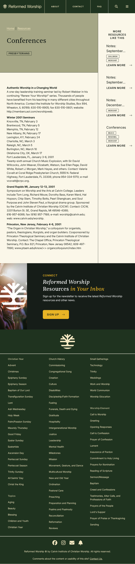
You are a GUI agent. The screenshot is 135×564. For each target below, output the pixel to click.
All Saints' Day (15, 478)
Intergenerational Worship (63, 427)
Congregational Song (60, 371)
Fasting (53, 402)
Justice (53, 434)
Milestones (54, 453)
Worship (112, 60)
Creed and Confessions (102, 489)
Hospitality (54, 421)
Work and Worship (100, 384)
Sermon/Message (99, 477)
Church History (57, 359)
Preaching (54, 496)
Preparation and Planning (62, 503)
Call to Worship (98, 414)
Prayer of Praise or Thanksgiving (107, 518)
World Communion (100, 390)
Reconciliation (56, 515)
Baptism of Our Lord (19, 390)
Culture (53, 384)
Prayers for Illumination (102, 464)
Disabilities (54, 390)
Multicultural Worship (60, 471)
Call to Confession (99, 433)
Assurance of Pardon (101, 452)
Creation (53, 377)
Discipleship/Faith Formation (64, 396)
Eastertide (13, 446)
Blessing (12, 514)
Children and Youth (18, 520)
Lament (94, 445)
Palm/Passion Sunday (19, 421)
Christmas (13, 371)
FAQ (99, 6)
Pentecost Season (17, 465)
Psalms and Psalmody (60, 509)
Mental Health (56, 446)
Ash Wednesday (17, 409)
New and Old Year (59, 478)
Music (111, 133)
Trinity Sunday (15, 471)
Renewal (112, 137)
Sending (94, 524)
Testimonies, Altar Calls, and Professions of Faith (105, 497)
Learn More (117, 65)
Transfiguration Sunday (20, 396)
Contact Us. (96, 558)
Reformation (55, 521)
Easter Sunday (16, 440)
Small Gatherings (99, 359)
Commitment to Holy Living (104, 458)
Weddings (95, 377)
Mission (53, 459)
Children (113, 56)
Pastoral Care (56, 490)
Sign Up (53, 314)
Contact (78, 6)
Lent (10, 402)
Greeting (94, 420)
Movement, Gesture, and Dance (66, 465)
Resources (24, 28)
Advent (12, 365)
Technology (96, 365)
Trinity (93, 371)
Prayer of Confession (101, 439)
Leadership (55, 440)
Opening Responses (101, 426)
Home (10, 28)
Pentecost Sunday (18, 459)
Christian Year (15, 527)
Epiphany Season (17, 384)
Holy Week (13, 415)
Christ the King (16, 484)
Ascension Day (16, 453)
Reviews (53, 528)
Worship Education (100, 396)
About (55, 6)
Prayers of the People (101, 505)
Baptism (94, 483)
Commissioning (57, 365)
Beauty (11, 508)
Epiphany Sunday (17, 377)
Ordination (54, 484)
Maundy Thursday (18, 427)
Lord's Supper (97, 512)
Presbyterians (19, 53)
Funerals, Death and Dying (63, 409)
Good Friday (14, 434)
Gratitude (54, 415)
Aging (11, 502)
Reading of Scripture (101, 470)
